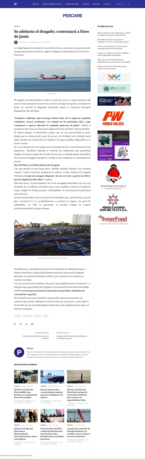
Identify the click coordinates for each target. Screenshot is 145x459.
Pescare (24, 42)
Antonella (72, 403)
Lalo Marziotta (47, 401)
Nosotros (96, 4)
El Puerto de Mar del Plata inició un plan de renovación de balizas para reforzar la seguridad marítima (77, 394)
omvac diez (37, 316)
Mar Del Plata (27, 316)
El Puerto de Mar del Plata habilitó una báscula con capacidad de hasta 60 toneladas (25, 393)
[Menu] (15, 4)
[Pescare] (72, 15)
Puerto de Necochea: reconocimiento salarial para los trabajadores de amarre (52, 393)
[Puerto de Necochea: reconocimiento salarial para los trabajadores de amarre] (52, 376)
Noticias (36, 4)
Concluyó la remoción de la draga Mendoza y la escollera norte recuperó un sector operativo (78, 432)
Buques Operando (72, 4)
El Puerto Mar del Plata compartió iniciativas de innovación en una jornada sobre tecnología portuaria (52, 433)
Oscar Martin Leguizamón (23, 401)
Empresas (85, 4)
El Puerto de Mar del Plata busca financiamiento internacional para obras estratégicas (25, 433)
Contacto (106, 4)
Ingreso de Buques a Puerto (52, 4)
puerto (46, 316)
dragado (17, 316)
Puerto (17, 26)
